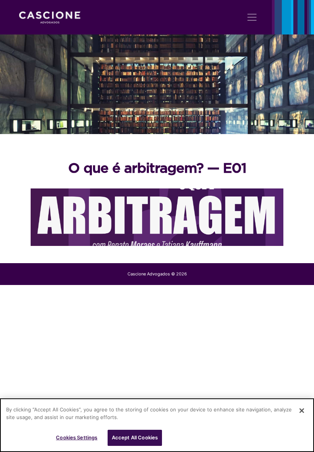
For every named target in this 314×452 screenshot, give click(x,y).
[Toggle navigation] (252, 17)
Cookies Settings (76, 437)
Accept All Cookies (135, 437)
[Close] (301, 410)
